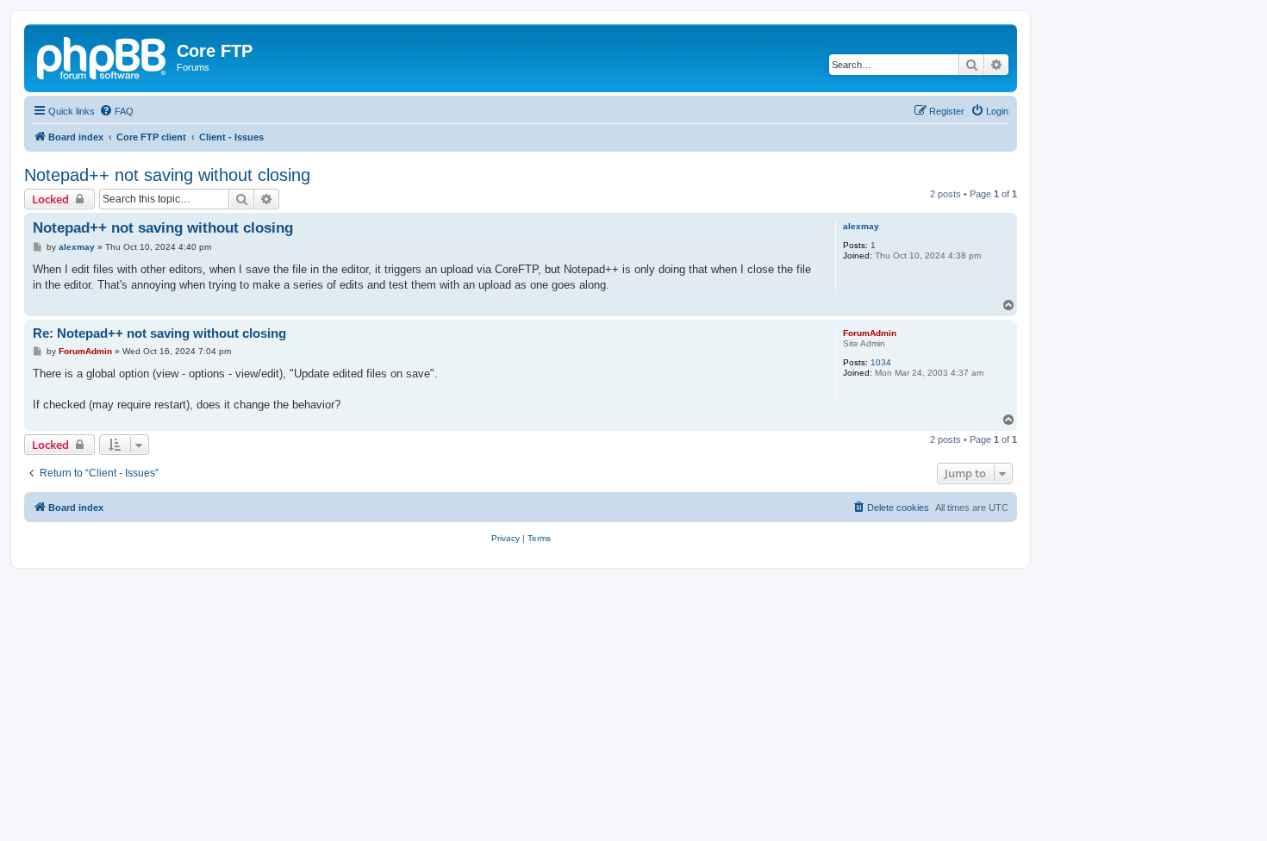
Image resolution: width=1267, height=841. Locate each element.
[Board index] (102, 56)
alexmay (861, 226)
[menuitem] (116, 111)
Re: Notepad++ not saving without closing (159, 333)
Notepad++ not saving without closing (167, 174)
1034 (881, 362)
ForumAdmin (869, 333)
